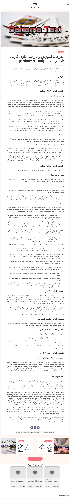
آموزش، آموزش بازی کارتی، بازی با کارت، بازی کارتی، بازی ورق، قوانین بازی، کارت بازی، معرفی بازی (35, 432)
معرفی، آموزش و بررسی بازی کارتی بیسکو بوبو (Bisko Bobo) (24, 448)
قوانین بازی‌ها (61, 52)
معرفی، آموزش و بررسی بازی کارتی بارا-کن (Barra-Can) (45, 448)
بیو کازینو (35, 5)
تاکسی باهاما (60, 81)
